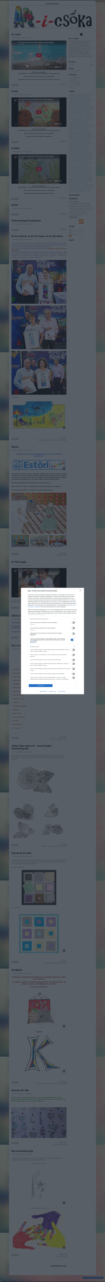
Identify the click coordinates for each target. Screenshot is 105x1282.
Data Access (52, 691)
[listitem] (52, 619)
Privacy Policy (61, 691)
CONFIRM (41, 685)
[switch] (73, 622)
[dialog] (52, 641)
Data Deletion (43, 691)
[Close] (80, 590)
